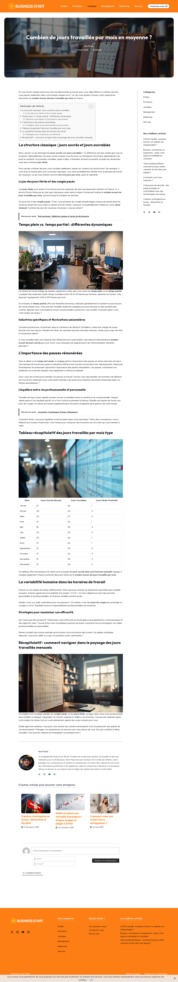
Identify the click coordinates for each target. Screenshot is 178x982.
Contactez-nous (96, 930)
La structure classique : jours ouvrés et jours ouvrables (45, 110)
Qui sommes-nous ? (98, 926)
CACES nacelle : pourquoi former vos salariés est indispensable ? (154, 142)
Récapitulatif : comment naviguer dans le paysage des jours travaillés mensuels (57, 137)
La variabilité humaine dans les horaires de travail (44, 131)
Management (108, 6)
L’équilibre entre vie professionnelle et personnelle (47, 125)
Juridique (91, 6)
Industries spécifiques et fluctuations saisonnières (47, 119)
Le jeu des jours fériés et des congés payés (43, 113)
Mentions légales (133, 974)
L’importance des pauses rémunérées (39, 122)
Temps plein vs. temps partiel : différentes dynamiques (46, 116)
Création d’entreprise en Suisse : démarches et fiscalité (35, 820)
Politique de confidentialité (155, 974)
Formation (77, 6)
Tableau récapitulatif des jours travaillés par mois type (46, 128)
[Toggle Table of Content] (90, 106)
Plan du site (94, 934)
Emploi (64, 6)
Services (138, 6)
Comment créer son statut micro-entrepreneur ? (101, 820)
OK (91, 980)
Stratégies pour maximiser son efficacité (43, 134)
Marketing (124, 6)
